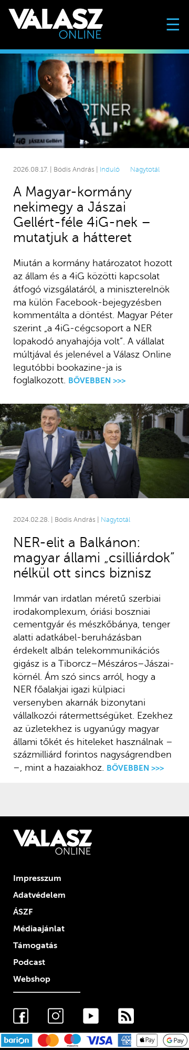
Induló (111, 169)
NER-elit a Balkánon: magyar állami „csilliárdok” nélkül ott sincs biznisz (94, 558)
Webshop (31, 979)
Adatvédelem (39, 895)
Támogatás (35, 945)
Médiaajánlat (39, 928)
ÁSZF (23, 912)
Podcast (29, 962)
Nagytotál (145, 169)
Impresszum (37, 878)
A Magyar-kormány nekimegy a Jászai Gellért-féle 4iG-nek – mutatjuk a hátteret (82, 214)
